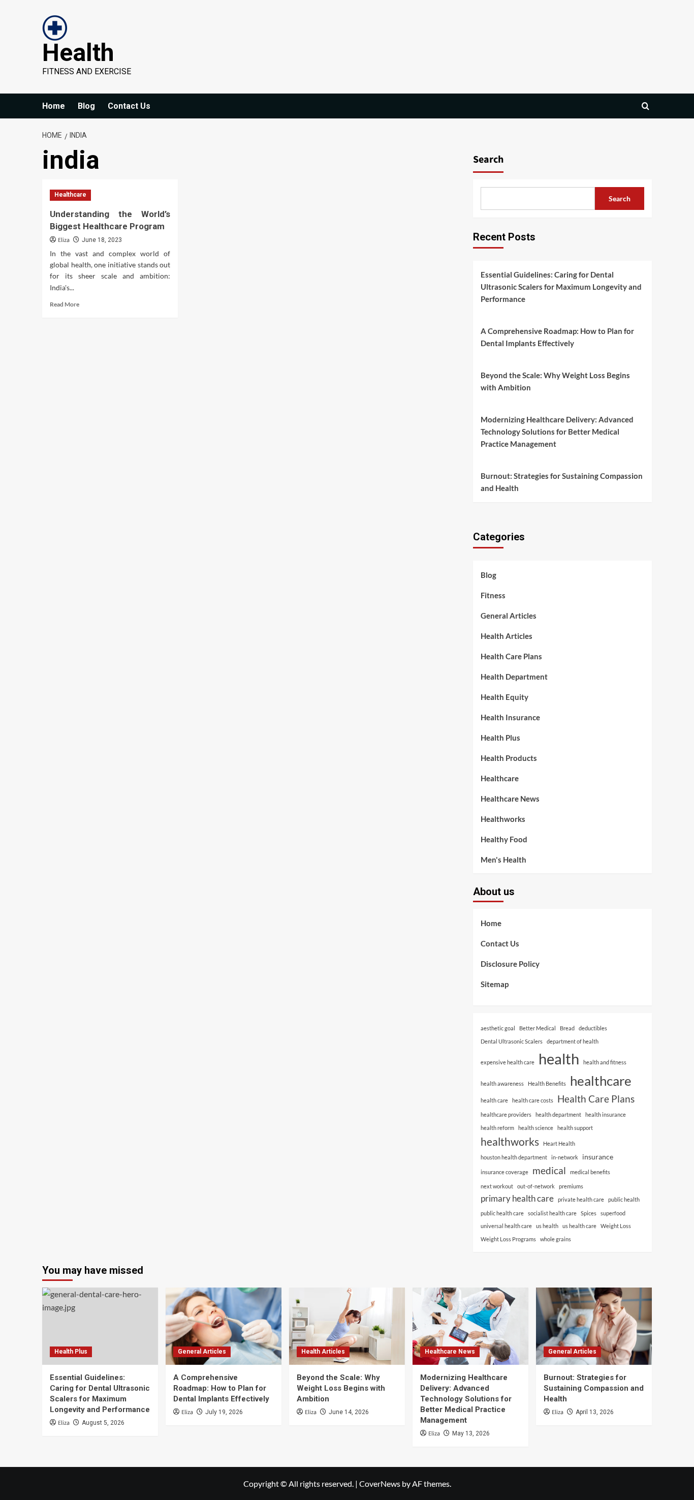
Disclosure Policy (510, 963)
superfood (613, 1213)
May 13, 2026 (471, 1433)
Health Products (509, 757)
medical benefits (590, 1172)
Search (488, 159)
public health (624, 1199)
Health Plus (500, 737)
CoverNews (379, 1483)
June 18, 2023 (102, 239)
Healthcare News (510, 798)
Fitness (493, 595)
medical (549, 1170)
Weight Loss (616, 1225)
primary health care (517, 1198)
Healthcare (70, 194)
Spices (588, 1213)
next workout (497, 1186)
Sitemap (495, 984)
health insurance (605, 1114)
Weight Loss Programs (508, 1239)
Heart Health (559, 1143)
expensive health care (507, 1062)
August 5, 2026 (103, 1422)
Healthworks (503, 818)
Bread (567, 1028)
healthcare (601, 1080)
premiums (571, 1186)
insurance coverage (504, 1172)
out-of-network (536, 1186)
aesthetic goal (498, 1028)
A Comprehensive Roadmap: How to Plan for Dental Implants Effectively (557, 337)
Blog (86, 106)
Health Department (514, 676)
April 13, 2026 (595, 1412)
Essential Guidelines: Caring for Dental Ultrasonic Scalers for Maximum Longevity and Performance (561, 286)
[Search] (645, 106)
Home (53, 106)
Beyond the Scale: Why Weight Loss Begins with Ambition (555, 381)
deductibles (593, 1028)
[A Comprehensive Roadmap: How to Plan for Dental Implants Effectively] (223, 1326)
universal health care (506, 1225)
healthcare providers (506, 1114)
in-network (564, 1157)
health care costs (532, 1100)
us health (547, 1225)
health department (558, 1114)
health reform (497, 1127)
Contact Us (129, 106)
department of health (572, 1041)
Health (78, 52)
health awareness (502, 1083)
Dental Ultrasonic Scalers (512, 1041)
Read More (64, 304)
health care (494, 1100)
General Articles (509, 615)
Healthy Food (504, 839)
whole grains (555, 1239)
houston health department (514, 1157)
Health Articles (506, 635)
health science (535, 1127)
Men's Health (503, 859)
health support (575, 1127)
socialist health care (552, 1213)
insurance (597, 1156)
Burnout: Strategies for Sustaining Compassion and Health (562, 482)
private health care (581, 1199)
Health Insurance (510, 717)
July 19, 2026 (224, 1412)
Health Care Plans (511, 656)
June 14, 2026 (349, 1412)
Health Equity (504, 696)
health (559, 1058)
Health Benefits (547, 1083)
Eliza (64, 240)
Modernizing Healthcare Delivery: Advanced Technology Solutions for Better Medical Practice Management (557, 431)
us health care (579, 1225)
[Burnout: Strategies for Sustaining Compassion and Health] (594, 1326)
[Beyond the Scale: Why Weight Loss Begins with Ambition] (347, 1326)
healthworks (510, 1141)
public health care (502, 1213)
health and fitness (604, 1062)
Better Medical (537, 1028)
